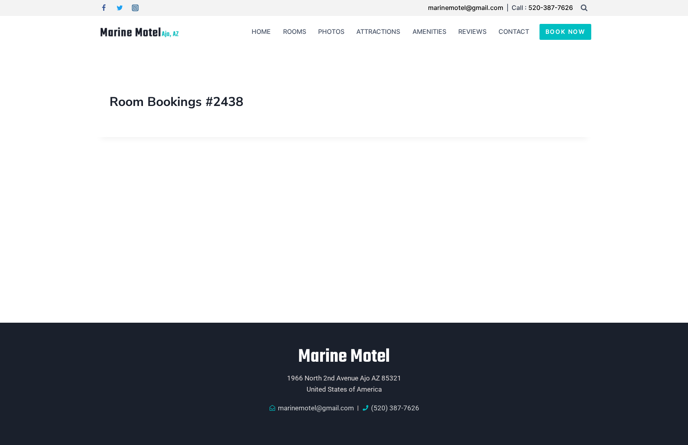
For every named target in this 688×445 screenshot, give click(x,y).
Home (261, 31)
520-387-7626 (550, 8)
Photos (331, 31)
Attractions (378, 31)
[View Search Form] (584, 8)
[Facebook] (104, 8)
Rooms (294, 31)
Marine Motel (344, 357)
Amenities (429, 31)
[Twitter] (120, 8)
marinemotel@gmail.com (466, 8)
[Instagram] (136, 8)
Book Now (565, 31)
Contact (513, 31)
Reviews (472, 31)
